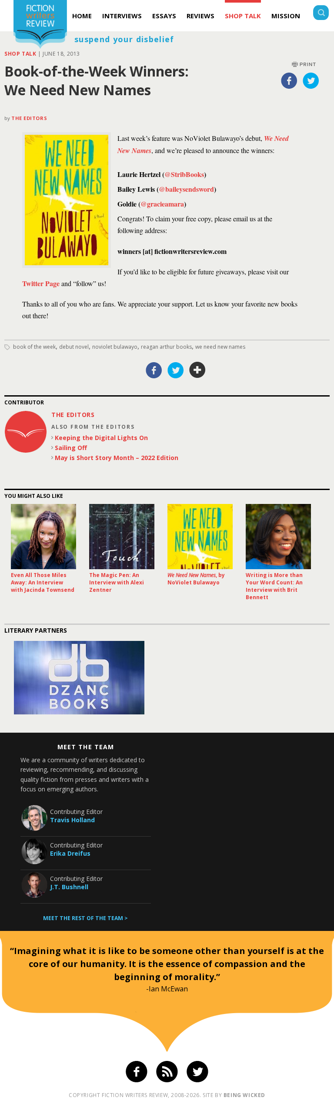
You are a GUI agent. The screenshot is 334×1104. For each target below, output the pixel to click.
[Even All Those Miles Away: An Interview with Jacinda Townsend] (43, 536)
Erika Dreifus (70, 853)
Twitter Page (41, 283)
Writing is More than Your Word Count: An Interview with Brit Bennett (274, 586)
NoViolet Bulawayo (114, 346)
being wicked (244, 1095)
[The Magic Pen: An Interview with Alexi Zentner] (121, 536)
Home (82, 15)
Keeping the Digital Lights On (101, 438)
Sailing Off (71, 448)
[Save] (197, 370)
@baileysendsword (186, 189)
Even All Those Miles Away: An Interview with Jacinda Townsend (42, 582)
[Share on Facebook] (289, 80)
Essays (164, 15)
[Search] (321, 13)
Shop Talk (243, 15)
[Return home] (40, 25)
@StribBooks (184, 174)
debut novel (74, 346)
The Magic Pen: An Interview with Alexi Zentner (116, 582)
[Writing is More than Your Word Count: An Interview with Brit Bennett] (278, 536)
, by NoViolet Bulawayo (196, 578)
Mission (285, 15)
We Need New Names (220, 346)
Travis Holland (72, 820)
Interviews (122, 15)
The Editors (29, 118)
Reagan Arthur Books (166, 346)
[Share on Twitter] (311, 80)
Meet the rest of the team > (85, 918)
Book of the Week (34, 346)
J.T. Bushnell (69, 887)
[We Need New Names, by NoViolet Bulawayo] (200, 536)
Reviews (200, 15)
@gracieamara (162, 204)
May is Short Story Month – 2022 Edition (116, 458)
